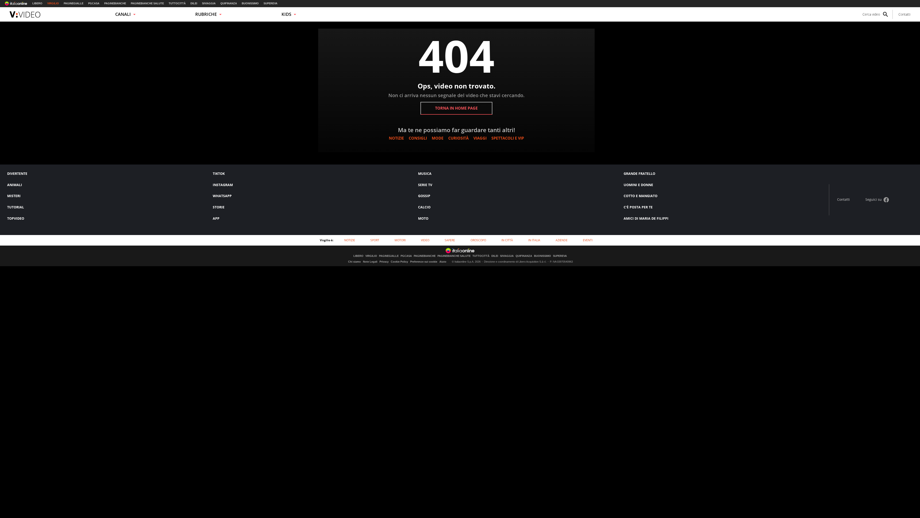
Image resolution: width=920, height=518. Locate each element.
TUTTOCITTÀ (177, 3)
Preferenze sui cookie (423, 261)
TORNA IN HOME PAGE (456, 108)
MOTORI (400, 240)
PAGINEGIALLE (73, 3)
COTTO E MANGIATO (640, 196)
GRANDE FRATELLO (639, 173)
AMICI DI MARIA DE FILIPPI (646, 218)
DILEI (193, 3)
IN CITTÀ (507, 240)
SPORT (374, 240)
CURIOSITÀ (458, 138)
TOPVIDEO (15, 218)
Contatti (904, 14)
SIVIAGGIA (209, 3)
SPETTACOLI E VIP (507, 138)
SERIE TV (425, 184)
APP (216, 218)
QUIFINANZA (228, 3)
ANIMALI (14, 184)
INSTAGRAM (223, 184)
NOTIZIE (396, 138)
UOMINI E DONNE (638, 184)
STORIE (218, 207)
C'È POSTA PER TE (638, 207)
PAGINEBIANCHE (115, 3)
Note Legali (370, 261)
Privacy (384, 261)
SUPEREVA (270, 3)
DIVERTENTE (17, 173)
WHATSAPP (222, 196)
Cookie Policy (399, 261)
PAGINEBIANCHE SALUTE (147, 3)
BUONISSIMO (250, 3)
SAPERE (450, 240)
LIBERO (37, 3)
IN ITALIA (534, 240)
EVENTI (587, 240)
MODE (437, 138)
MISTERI (14, 196)
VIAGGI (480, 138)
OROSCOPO (478, 240)
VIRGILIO (53, 3)
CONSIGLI (418, 138)
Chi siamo (354, 261)
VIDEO (425, 240)
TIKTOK (219, 173)
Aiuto (442, 261)
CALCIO (424, 207)
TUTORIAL (15, 207)
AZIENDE (562, 240)
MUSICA (424, 173)
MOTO (423, 218)
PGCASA (93, 3)
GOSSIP (424, 196)
